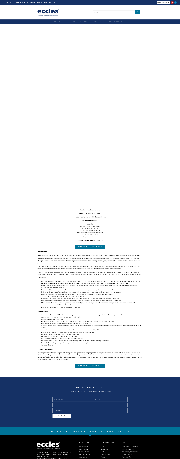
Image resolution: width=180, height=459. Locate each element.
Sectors (84, 22)
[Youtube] (172, 2)
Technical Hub (116, 22)
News (32, 2)
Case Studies (21, 2)
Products (99, 22)
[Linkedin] (175, 2)
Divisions (70, 22)
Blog (39, 2)
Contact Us (7, 2)
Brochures (49, 2)
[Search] (137, 12)
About (57, 22)
